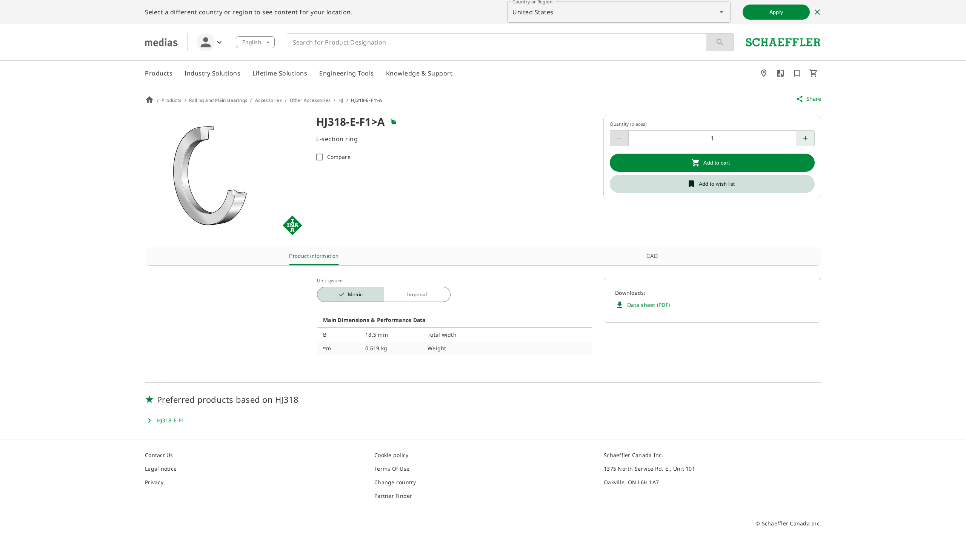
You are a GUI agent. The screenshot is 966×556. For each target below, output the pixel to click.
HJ (340, 100)
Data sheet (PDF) (648, 304)
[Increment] (805, 138)
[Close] (817, 12)
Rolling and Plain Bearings (218, 100)
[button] (255, 42)
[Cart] (813, 73)
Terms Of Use (391, 468)
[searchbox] (495, 42)
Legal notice (161, 468)
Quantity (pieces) (628, 124)
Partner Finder (393, 495)
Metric (355, 294)
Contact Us (159, 455)
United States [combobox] (533, 12)
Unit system (330, 280)
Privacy (154, 482)
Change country (395, 482)
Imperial (417, 294)
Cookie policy (391, 455)
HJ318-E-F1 (170, 420)
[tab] (314, 256)
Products (171, 100)
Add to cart (716, 163)
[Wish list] (796, 73)
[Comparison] (780, 73)
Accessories (268, 100)
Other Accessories (310, 100)
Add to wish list (717, 184)
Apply (776, 12)
